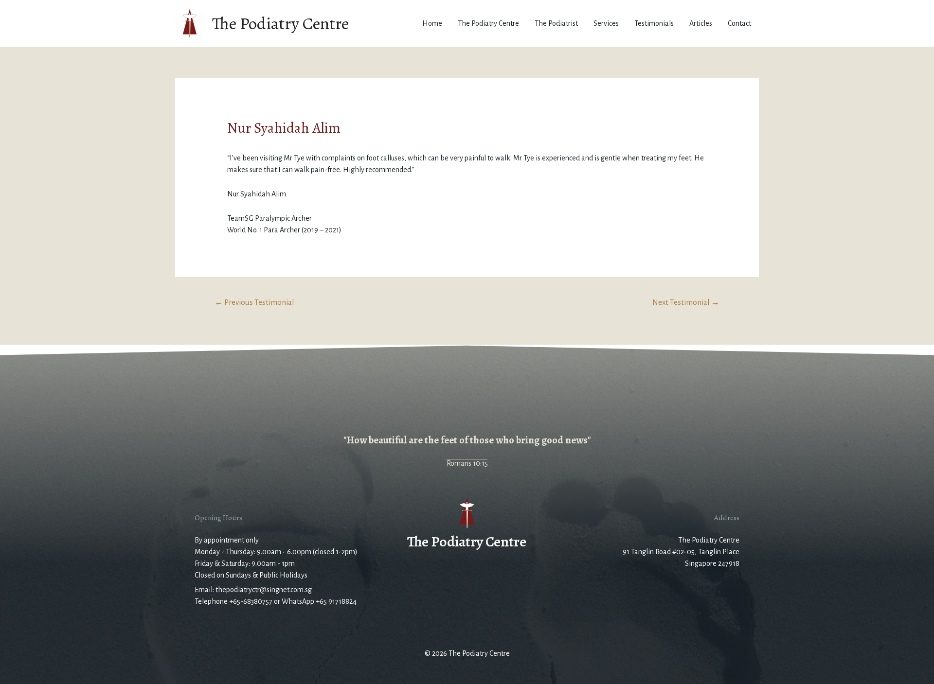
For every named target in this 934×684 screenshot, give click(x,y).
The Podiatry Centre (280, 23)
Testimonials (654, 23)
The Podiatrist (556, 23)
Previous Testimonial (254, 302)
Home (432, 23)
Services (606, 23)
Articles (700, 23)
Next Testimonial (685, 302)
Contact (739, 23)
